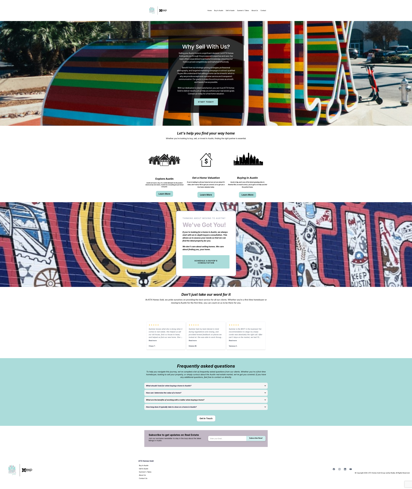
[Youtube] (350, 469)
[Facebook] (334, 469)
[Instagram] (339, 469)
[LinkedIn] (345, 469)
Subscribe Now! (256, 438)
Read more (153, 340)
